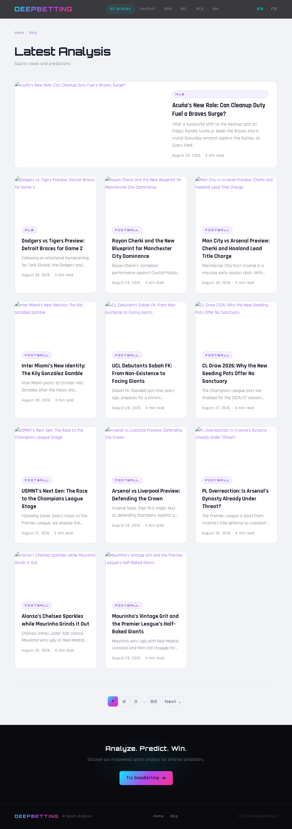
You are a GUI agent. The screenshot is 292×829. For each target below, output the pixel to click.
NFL (184, 8)
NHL (216, 8)
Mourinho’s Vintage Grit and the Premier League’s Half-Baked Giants (145, 623)
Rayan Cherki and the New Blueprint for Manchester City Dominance (143, 248)
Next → (173, 701)
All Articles (120, 8)
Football (147, 8)
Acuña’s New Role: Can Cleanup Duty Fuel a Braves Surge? (218, 109)
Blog (174, 816)
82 (154, 701)
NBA (168, 8)
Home (19, 33)
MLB (200, 8)
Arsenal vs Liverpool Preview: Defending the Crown (146, 494)
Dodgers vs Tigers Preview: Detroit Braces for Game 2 (53, 244)
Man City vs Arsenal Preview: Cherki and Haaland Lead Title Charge (235, 248)
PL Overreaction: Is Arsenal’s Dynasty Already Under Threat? (235, 498)
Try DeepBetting (142, 778)
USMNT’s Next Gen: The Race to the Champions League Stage (55, 498)
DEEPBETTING (44, 9)
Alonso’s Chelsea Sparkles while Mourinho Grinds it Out (55, 620)
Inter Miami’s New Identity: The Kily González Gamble (53, 369)
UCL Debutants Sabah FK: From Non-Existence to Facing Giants (142, 373)
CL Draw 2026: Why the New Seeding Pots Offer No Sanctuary (234, 373)
